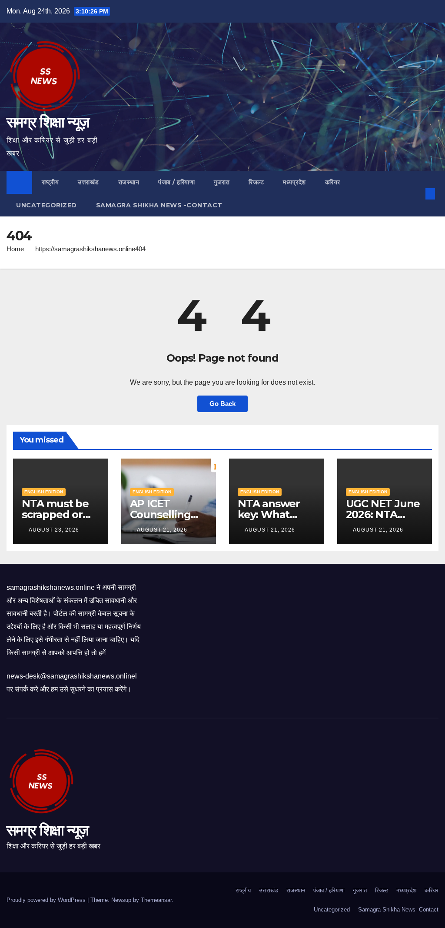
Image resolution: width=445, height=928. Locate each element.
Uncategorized (46, 205)
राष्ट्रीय (50, 182)
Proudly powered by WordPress (47, 900)
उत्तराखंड (88, 182)
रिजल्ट (256, 182)
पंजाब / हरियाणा (176, 182)
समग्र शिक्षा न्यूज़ (48, 122)
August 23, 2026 (55, 530)
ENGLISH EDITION (43, 491)
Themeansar (156, 900)
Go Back (222, 403)
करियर (332, 182)
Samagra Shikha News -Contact (159, 205)
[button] (416, 193)
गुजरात (221, 182)
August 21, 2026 (163, 530)
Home (15, 249)
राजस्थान (128, 182)
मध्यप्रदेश (294, 182)
